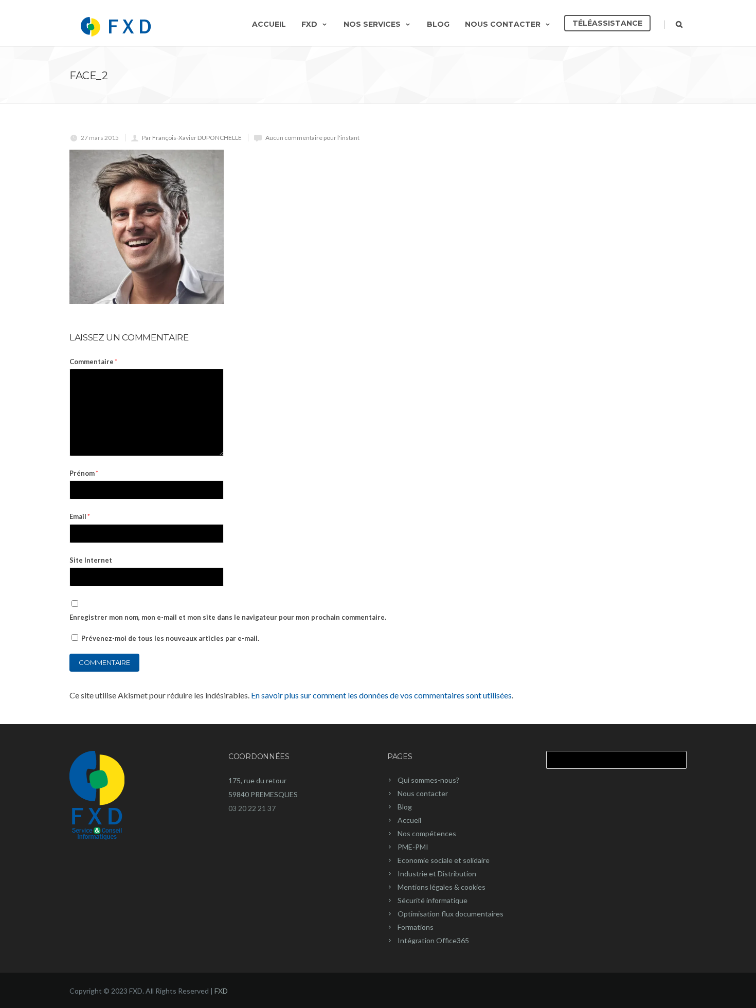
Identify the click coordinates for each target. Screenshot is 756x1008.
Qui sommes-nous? (428, 780)
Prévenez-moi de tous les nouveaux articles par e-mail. (170, 638)
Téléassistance (607, 23)
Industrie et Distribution (437, 873)
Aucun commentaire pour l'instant (312, 137)
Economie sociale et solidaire (444, 860)
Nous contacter (503, 24)
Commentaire (93, 361)
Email (79, 516)
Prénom (83, 473)
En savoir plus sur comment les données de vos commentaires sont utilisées (381, 695)
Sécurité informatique (432, 900)
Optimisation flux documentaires (450, 913)
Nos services (372, 24)
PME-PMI (413, 846)
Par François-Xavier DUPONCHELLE (192, 137)
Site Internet (90, 560)
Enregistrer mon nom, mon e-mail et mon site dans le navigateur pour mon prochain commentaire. (227, 617)
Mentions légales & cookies (441, 887)
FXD (309, 24)
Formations (416, 927)
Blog (438, 24)
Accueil (269, 24)
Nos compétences (427, 833)
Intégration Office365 (433, 940)
